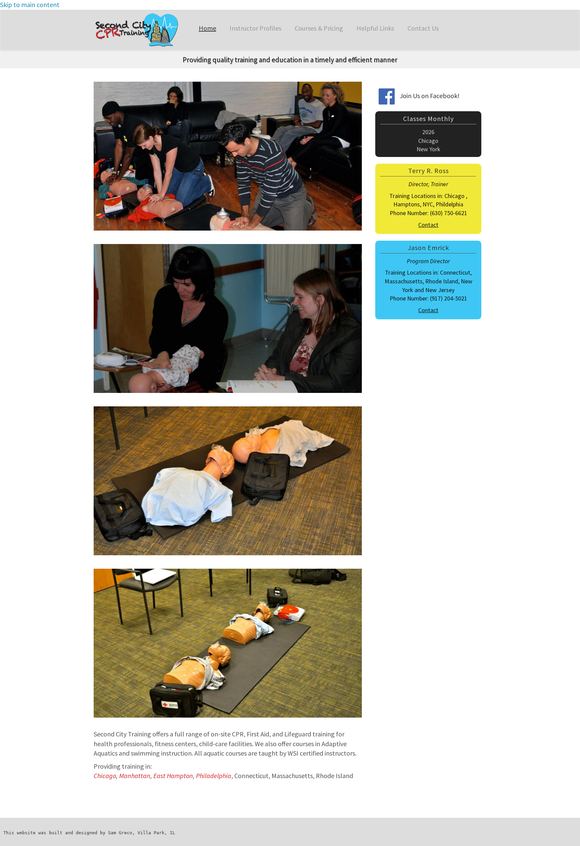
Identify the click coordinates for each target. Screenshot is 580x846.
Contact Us (423, 28)
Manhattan (134, 775)
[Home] (138, 30)
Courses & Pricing (319, 28)
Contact (428, 225)
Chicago (105, 775)
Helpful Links (375, 28)
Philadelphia (213, 775)
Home (207, 28)
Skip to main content (29, 4)
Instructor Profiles (255, 28)
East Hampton (173, 775)
